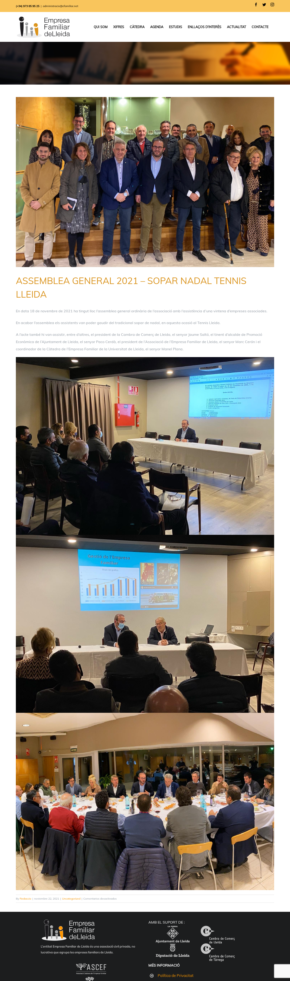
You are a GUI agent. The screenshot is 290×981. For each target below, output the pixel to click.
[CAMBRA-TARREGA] (218, 947)
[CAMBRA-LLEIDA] (218, 929)
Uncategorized (71, 898)
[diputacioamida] (173, 947)
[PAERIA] (173, 929)
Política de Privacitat (175, 975)
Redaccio (25, 898)
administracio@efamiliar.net (60, 6)
